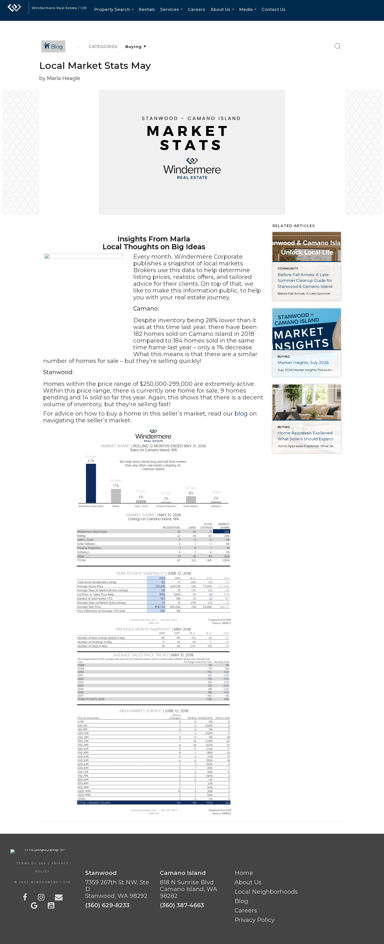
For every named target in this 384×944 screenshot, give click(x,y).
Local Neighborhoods (266, 891)
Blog (241, 901)
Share (375, 71)
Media (248, 14)
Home (244, 872)
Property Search (115, 14)
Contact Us (273, 9)
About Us (223, 14)
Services (172, 14)
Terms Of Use (31, 863)
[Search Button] (338, 46)
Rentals (147, 9)
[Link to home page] (14, 10)
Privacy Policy (255, 919)
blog (241, 413)
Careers (196, 9)
